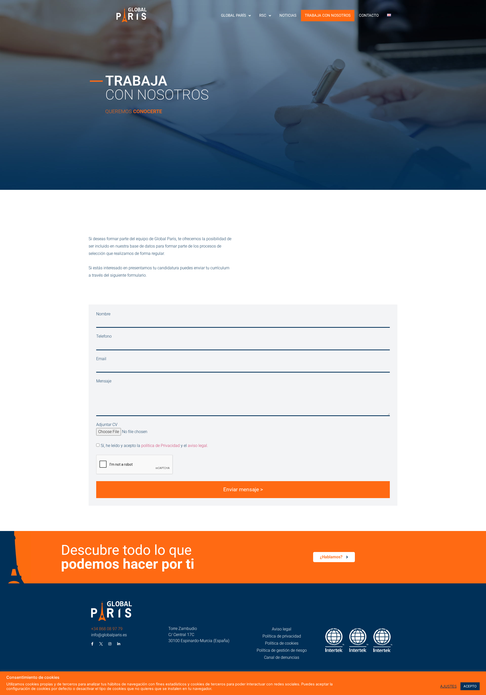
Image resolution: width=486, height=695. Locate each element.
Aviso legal (281, 629)
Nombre (103, 314)
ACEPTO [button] (470, 686)
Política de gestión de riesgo (282, 650)
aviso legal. (198, 445)
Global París (233, 15)
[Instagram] (109, 643)
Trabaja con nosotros (328, 15)
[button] (236, 15)
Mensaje (103, 381)
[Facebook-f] (92, 643)
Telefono (104, 336)
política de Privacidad (160, 445)
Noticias (287, 15)
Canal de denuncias (281, 657)
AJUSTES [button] (448, 686)
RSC (262, 15)
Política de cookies (281, 643)
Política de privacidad (281, 636)
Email (101, 359)
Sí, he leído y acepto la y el (154, 445)
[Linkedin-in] (118, 643)
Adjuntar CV (106, 425)
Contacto (369, 15)
